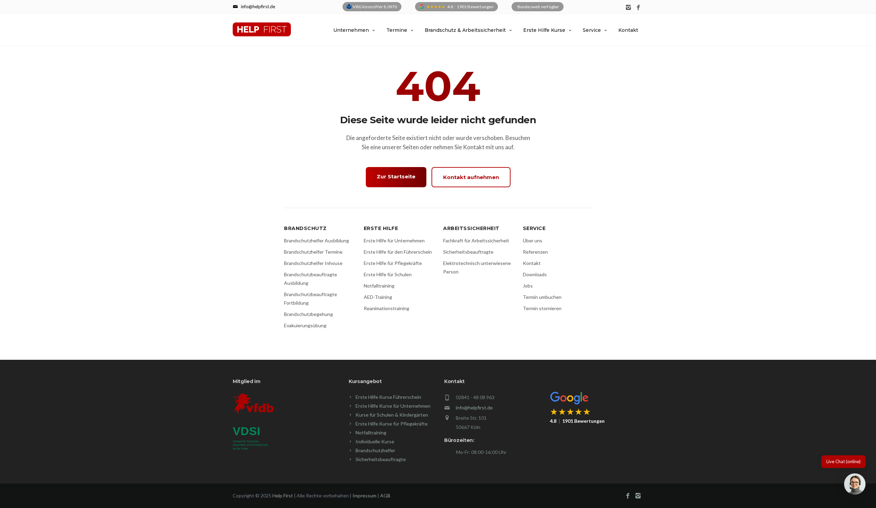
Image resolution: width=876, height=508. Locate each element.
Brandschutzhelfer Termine (313, 252)
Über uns (532, 240)
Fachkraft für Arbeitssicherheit (476, 240)
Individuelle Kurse (375, 441)
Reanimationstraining (386, 308)
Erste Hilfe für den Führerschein (398, 252)
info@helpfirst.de (474, 407)
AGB (385, 495)
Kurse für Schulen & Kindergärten (392, 415)
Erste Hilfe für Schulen (388, 274)
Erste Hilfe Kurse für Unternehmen (393, 406)
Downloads (535, 274)
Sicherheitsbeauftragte (468, 252)
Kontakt (628, 30)
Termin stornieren (542, 308)
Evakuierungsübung (305, 325)
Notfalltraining (379, 286)
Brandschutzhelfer (375, 450)
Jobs (528, 286)
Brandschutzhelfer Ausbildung (316, 240)
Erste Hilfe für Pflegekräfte (393, 263)
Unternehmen (351, 30)
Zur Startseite (396, 176)
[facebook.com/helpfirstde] (638, 7)
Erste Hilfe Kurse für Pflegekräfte (392, 424)
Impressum (364, 495)
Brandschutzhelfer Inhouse (313, 263)
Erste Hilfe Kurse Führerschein (388, 397)
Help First (282, 495)
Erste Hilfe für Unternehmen (394, 240)
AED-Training (378, 297)
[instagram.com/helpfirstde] (628, 7)
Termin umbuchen (542, 297)
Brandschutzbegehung (308, 314)
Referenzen (535, 252)
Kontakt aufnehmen (471, 177)
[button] (855, 485)
